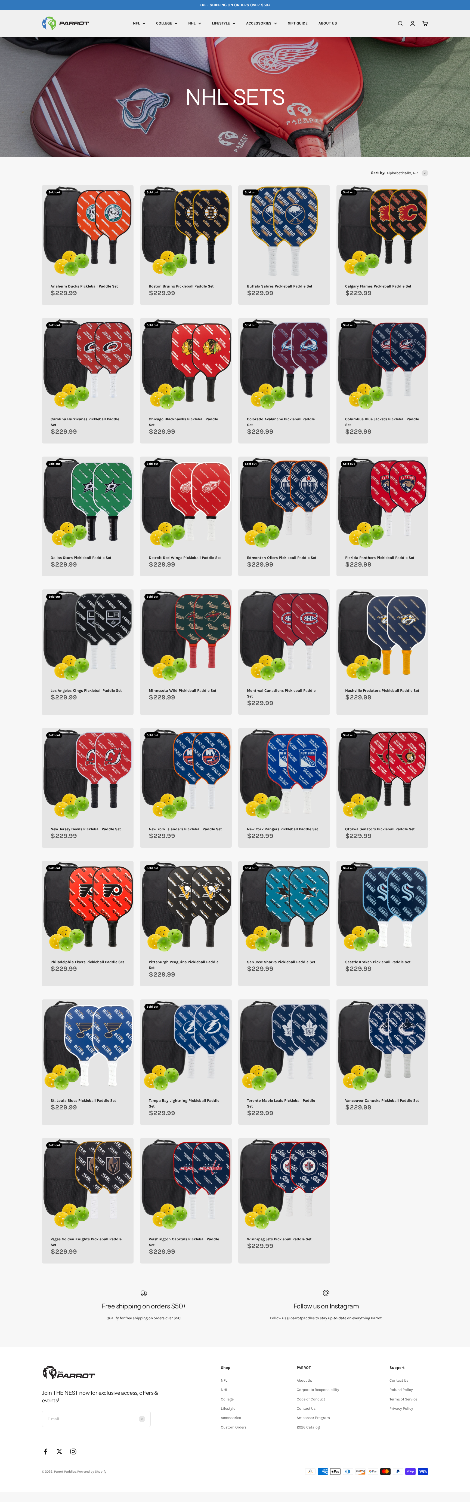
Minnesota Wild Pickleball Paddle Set (183, 690)
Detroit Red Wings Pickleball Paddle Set (185, 557)
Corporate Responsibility (318, 1389)
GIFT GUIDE (298, 23)
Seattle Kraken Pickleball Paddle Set (378, 962)
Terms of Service (403, 1399)
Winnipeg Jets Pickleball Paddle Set (279, 1239)
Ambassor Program (313, 1417)
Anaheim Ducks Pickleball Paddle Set (84, 286)
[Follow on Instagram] (73, 1451)
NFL (136, 23)
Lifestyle (228, 1408)
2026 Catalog (308, 1427)
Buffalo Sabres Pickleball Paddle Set (280, 286)
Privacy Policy (401, 1408)
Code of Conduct (311, 1399)
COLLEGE (164, 23)
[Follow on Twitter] (59, 1451)
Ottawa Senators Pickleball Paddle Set (380, 829)
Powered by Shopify (91, 1471)
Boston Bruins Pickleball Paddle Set (181, 286)
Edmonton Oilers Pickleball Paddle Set (282, 557)
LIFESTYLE (221, 23)
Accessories (231, 1417)
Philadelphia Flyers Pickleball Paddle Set (87, 962)
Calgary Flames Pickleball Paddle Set (378, 286)
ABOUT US (328, 23)
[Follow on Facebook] (45, 1451)
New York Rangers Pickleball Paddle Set (282, 829)
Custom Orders (233, 1427)
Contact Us (306, 1408)
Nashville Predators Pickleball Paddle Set (382, 690)
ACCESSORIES (258, 23)
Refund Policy (401, 1389)
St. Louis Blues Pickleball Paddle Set (83, 1100)
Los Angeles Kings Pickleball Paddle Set (86, 690)
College (227, 1399)
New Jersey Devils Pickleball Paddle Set (86, 829)
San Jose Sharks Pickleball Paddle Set (281, 962)
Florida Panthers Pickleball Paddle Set (380, 557)
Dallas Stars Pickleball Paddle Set (81, 557)
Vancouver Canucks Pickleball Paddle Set (382, 1100)
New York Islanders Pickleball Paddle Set (185, 829)
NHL (192, 23)
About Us (304, 1380)
